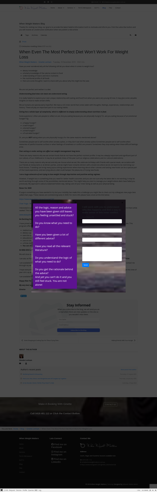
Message (87, 245)
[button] (122, 203)
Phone (86, 235)
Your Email (87, 226)
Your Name (88, 217)
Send (86, 265)
